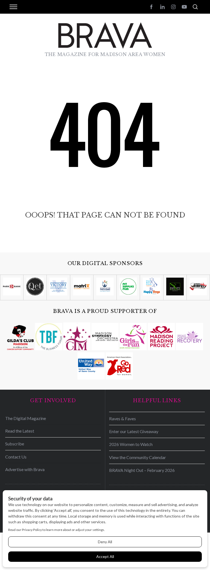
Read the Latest (19, 430)
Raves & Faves (122, 418)
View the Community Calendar (137, 457)
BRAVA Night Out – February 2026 (142, 470)
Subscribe (14, 443)
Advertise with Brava (25, 469)
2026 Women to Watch (131, 444)
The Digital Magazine (25, 418)
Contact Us (16, 456)
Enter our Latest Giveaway (133, 431)
